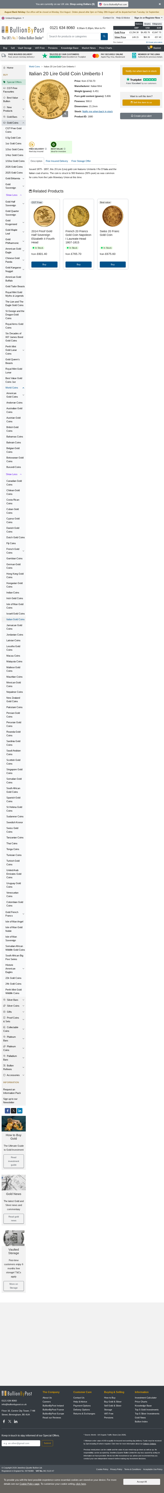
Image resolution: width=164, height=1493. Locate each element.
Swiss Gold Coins (12, 830)
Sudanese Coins (15, 816)
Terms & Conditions (132, 1469)
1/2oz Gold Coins (14, 149)
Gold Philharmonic (12, 241)
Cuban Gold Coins (12, 511)
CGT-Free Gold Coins (13, 130)
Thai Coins (11, 843)
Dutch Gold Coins (15, 537)
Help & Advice (123, 17)
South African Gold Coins (13, 790)
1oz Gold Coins (13, 143)
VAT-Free (40, 48)
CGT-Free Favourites (10, 90)
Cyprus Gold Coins (13, 520)
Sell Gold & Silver (112, 1405)
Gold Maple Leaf (11, 232)
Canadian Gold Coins (14, 483)
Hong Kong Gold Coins (15, 575)
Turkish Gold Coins (13, 862)
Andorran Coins (14, 402)
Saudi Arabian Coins (13, 752)
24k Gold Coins (13, 983)
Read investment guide (13, 1161)
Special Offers (14, 82)
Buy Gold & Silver (113, 1401)
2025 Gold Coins (14, 172)
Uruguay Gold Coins (13, 885)
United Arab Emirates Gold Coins (13, 874)
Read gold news (13, 1218)
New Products (7, 109)
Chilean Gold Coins (13, 492)
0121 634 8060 (9, 1400)
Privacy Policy (116, 1469)
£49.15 (135, 37)
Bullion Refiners (8, 1067)
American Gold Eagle (13, 250)
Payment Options (82, 1405)
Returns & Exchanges (84, 1413)
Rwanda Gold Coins (13, 733)
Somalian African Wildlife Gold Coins (15, 948)
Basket (156, 47)
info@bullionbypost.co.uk (14, 1404)
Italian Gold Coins (15, 619)
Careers (47, 1401)
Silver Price (120, 37)
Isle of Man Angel (14, 921)
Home (9, 67)
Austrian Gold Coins (13, 419)
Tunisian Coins (14, 855)
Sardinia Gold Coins (13, 743)
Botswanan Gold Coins (15, 459)
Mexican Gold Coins (13, 684)
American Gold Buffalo (13, 279)
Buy (5, 48)
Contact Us (108, 17)
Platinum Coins (9, 1048)
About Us (47, 1397)
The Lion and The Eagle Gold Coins (14, 303)
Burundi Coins (13, 467)
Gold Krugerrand (11, 222)
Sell (13, 48)
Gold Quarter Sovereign (12, 213)
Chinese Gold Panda (12, 260)
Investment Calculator (146, 1397)
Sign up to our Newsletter (10, 1101)
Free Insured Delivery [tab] (57, 161)
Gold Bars (11, 116)
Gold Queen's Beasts (12, 361)
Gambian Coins (14, 558)
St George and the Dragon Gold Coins (14, 315)
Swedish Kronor (14, 822)
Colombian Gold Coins (14, 904)
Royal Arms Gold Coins (14, 326)
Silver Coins (12, 1005)
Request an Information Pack (12, 1091)
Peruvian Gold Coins (13, 724)
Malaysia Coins (14, 661)
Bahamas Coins (14, 436)
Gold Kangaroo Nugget (13, 269)
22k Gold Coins (13, 978)
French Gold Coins (12, 551)
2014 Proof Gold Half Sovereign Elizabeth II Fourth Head (42, 237)
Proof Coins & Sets (11, 1019)
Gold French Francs (11, 914)
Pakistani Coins (14, 707)
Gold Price (120, 32)
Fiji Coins (11, 543)
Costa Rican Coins (12, 501)
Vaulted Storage (13, 1251)
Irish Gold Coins (14, 598)
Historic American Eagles (10, 968)
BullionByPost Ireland (53, 1405)
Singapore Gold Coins (14, 771)
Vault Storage (25, 48)
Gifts (9, 1011)
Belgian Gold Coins (13, 450)
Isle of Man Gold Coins (14, 606)
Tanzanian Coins (15, 837)
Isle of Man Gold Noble (13, 929)
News (89, 48)
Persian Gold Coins (13, 715)
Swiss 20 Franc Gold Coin (109, 233)
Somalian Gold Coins (14, 780)
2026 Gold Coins (14, 166)
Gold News (13, 1194)
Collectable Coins (10, 1029)
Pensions (53, 48)
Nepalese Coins (14, 692)
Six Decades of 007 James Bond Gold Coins (14, 337)
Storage (108, 1409)
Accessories (13, 1075)
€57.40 (158, 37)
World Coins (11, 387)
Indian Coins (12, 592)
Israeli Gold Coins (15, 613)
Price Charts (105, 48)
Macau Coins (13, 655)
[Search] (104, 36)
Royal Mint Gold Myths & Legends (14, 294)
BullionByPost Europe (53, 1413)
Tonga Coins (12, 849)
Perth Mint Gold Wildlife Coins (13, 991)
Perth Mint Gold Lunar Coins (11, 350)
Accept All (142, 1481)
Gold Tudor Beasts (15, 286)
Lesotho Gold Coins (13, 648)
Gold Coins (12, 122)
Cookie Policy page (30, 1483)
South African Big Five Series (14, 957)
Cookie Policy (102, 1469)
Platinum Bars (9, 1038)
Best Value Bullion (10, 99)
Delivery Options (81, 1409)
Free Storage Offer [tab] (81, 161)
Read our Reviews (52, 1417)
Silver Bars (12, 999)
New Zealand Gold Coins (13, 699)
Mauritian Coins (14, 676)
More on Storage (13, 1286)
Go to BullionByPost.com (115, 4)
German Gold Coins (13, 566)
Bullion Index (141, 1421)
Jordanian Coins (14, 634)
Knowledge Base (69, 48)
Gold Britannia (12, 178)
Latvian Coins (13, 640)
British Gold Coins (12, 429)
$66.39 (147, 37)
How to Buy (109, 1397)
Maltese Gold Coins (13, 669)
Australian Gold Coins (14, 410)
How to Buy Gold (13, 1136)
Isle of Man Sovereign (11, 938)
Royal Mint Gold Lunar (13, 370)
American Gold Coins (12, 395)
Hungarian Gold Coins (14, 585)
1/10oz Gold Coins (15, 161)
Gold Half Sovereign (10, 203)
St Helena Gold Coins (14, 809)
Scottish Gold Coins (13, 762)
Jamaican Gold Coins (14, 627)
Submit (47, 1443)
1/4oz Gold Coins (14, 155)
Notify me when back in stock (97, 111)
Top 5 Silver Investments (147, 1413)
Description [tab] (36, 161)
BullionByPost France (53, 1409)
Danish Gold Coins (12, 530)
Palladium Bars (10, 1058)
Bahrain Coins (13, 442)
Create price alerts (155, 42)
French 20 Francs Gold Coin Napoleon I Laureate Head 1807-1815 (78, 237)
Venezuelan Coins (12, 894)
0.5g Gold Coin (13, 137)
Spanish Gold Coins (13, 799)
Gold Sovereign (10, 186)
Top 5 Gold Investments (147, 1409)
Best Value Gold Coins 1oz (13, 380)
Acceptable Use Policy (152, 1469)
